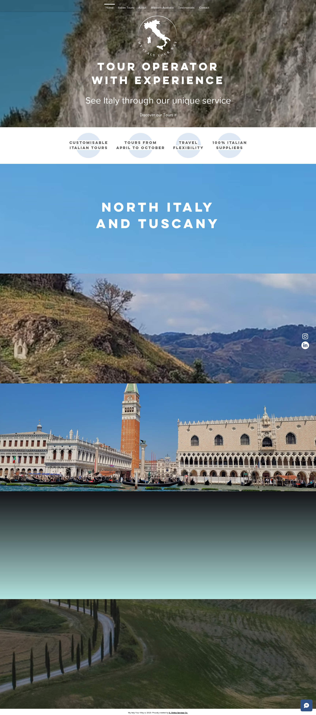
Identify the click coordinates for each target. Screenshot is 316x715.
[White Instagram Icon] (305, 336)
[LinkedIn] (305, 345)
